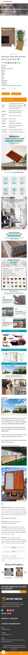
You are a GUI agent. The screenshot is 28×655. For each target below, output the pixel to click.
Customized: (4, 80)
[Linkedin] (2, 610)
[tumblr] (10, 610)
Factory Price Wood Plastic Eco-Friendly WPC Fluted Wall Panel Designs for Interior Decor (9, 577)
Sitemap (23, 647)
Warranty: (3, 70)
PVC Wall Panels (5, 556)
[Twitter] (5, 610)
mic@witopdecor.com (6, 634)
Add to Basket (16, 93)
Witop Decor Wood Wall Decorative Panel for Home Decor (12, 559)
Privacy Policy (14, 649)
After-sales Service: (3, 66)
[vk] (8, 610)
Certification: (4, 84)
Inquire (6, 93)
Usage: (3, 77)
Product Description (8, 99)
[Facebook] (13, 610)
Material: (3, 73)
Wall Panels (13, 556)
